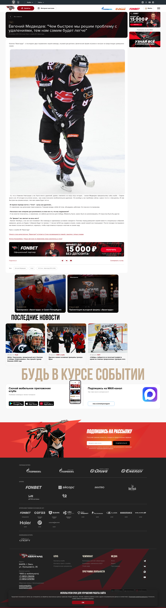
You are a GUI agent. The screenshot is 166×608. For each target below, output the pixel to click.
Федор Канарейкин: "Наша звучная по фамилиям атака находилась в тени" (35, 239)
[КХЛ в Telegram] (153, 2)
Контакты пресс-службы (62, 563)
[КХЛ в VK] (142, 2)
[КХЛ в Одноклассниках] (146, 2)
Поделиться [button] (13, 260)
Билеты (27, 8)
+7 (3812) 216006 (26, 576)
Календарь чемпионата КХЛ (92, 563)
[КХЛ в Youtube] (149, 2)
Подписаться (121, 443)
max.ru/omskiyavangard (101, 404)
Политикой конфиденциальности (105, 448)
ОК (83, 602)
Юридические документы (63, 566)
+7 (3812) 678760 (26, 579)
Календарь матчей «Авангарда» (93, 561)
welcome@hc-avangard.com (25, 587)
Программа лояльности (93, 571)
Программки (115, 566)
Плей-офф (86, 566)
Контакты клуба (59, 561)
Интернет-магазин (47, 8)
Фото (113, 561)
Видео (113, 563)
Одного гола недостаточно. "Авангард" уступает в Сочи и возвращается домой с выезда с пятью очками (46, 234)
